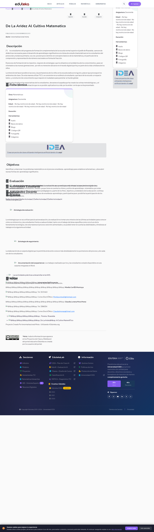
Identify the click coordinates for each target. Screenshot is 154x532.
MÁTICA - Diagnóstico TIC (61, 379)
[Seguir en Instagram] (113, 396)
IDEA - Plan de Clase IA (60, 363)
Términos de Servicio (115, 409)
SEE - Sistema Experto (32, 383)
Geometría (26, 9)
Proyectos (26, 371)
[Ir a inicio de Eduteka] (22, 4)
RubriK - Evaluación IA (59, 367)
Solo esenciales (145, 528)
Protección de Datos (89, 371)
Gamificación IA (58, 375)
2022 (53, 392)
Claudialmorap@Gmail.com (64, 311)
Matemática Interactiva (31, 379)
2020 (53, 398)
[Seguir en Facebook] (109, 396)
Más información (116, 529)
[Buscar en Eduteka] (124, 4)
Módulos (25, 367)
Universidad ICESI (88, 375)
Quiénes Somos (87, 363)
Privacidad (130, 409)
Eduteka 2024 (61, 388)
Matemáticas (17, 9)
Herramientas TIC (29, 375)
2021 (53, 395)
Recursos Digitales (29, 387)
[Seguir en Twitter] (126, 396)
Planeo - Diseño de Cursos (62, 371)
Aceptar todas (131, 528)
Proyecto (8, 9)
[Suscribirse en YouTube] (118, 396)
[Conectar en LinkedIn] (122, 396)
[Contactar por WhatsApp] (130, 396)
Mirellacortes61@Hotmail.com (64, 297)
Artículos (25, 363)
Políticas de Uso (87, 367)
